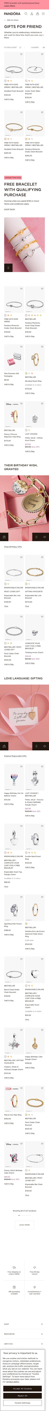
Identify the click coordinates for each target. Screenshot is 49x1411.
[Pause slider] (8, 268)
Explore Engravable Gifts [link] (15, 756)
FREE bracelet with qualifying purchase (21, 3)
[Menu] (43, 14)
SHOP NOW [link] (9, 209)
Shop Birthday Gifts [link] (13, 547)
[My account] (32, 14)
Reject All (22, 1396)
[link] (24, 244)
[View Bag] (37, 14)
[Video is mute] (45, 537)
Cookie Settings (22, 1403)
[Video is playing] (36, 537)
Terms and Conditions (14, 204)
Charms (35, 47)
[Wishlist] (21, 54)
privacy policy (12, 1382)
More (6, 38)
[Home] (12, 13)
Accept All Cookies (22, 1389)
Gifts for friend (12, 20)
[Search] (26, 14)
